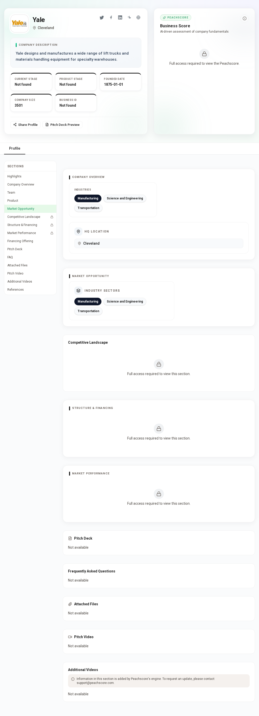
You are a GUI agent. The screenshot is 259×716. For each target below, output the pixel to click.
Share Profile (28, 125)
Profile (14, 148)
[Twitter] (102, 17)
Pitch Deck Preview (65, 125)
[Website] (138, 17)
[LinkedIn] (120, 17)
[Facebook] (111, 17)
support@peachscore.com (95, 683)
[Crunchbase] (129, 17)
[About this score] (245, 18)
